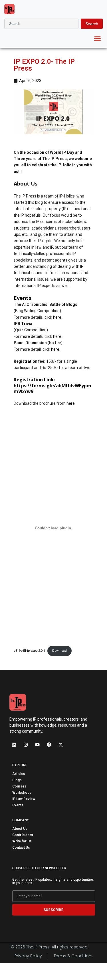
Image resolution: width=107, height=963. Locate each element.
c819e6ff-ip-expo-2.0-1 (29, 651)
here (57, 317)
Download (59, 651)
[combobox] (41, 24)
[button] (97, 38)
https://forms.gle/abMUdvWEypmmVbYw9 (52, 388)
